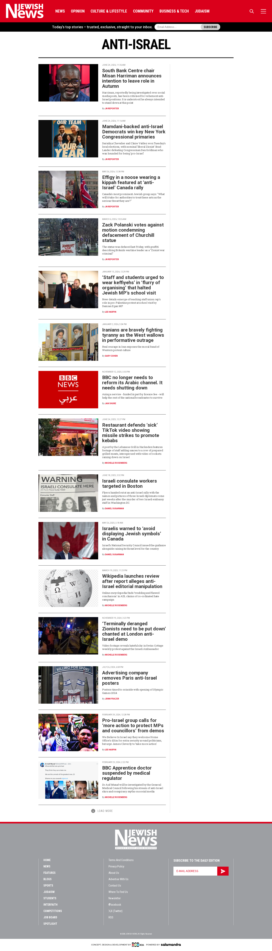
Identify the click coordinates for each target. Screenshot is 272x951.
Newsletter (115, 898)
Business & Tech (174, 11)
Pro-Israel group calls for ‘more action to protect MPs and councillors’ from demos (133, 725)
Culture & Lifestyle (109, 11)
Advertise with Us (118, 879)
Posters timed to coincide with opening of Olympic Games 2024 (132, 691)
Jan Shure (110, 403)
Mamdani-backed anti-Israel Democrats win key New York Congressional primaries (133, 132)
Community (143, 11)
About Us (114, 872)
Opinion (78, 11)
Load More (105, 810)
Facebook (115, 904)
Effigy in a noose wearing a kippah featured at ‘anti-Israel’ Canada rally (131, 182)
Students (49, 898)
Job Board (50, 917)
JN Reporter (112, 108)
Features (49, 872)
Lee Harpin (110, 312)
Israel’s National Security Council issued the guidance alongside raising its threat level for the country (134, 546)
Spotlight (50, 923)
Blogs (47, 879)
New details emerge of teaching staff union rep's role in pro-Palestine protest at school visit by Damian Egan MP (131, 302)
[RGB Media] (138, 944)
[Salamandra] (171, 944)
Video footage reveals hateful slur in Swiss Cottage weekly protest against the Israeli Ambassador (132, 647)
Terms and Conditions (121, 860)
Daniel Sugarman (114, 508)
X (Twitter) (116, 911)
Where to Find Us (118, 891)
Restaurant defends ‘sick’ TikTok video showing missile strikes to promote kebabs (130, 432)
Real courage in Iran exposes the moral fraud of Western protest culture (130, 348)
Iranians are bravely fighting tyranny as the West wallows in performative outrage (133, 335)
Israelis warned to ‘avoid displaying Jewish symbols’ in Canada (131, 534)
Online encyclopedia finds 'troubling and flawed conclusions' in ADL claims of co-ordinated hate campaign (130, 596)
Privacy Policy (116, 866)
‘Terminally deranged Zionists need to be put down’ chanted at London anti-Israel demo (134, 631)
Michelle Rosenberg (116, 463)
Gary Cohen (111, 356)
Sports (48, 885)
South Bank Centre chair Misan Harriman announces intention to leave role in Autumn (131, 78)
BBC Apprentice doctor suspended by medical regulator (127, 773)
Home (47, 860)
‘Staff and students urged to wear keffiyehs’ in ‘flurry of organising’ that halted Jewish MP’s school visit (133, 285)
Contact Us (115, 885)
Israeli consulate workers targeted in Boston (129, 483)
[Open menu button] (263, 11)
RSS (111, 917)
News (60, 11)
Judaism (202, 11)
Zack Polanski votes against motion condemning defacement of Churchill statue (133, 232)
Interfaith (50, 904)
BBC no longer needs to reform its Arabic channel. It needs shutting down (132, 383)
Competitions (52, 911)
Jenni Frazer (112, 699)
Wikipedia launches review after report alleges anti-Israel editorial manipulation (132, 581)
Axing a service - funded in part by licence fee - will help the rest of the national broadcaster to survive (133, 395)
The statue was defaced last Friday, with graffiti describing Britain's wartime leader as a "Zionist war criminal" (133, 250)
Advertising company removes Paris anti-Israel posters (129, 678)
